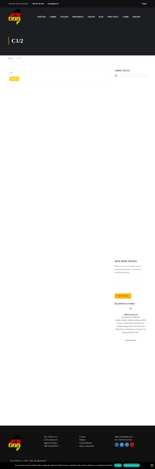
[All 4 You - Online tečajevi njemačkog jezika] (17, 17)
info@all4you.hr (53, 4)
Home (10, 58)
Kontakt (137, 17)
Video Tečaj (113, 17)
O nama (53, 17)
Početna (42, 17)
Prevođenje (77, 17)
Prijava (144, 4)
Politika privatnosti (131, 465)
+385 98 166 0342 (38, 4)
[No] (152, 465)
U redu (118, 465)
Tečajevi (82, 440)
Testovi (91, 17)
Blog (101, 17)
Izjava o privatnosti (86, 446)
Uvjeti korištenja (85, 443)
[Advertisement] (131, 381)
